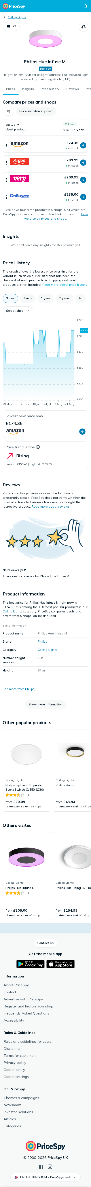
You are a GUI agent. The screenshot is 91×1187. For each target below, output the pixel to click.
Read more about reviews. (51, 506)
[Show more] (6, 145)
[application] (45, 363)
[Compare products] (83, 27)
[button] (11, 26)
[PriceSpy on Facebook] (41, 1166)
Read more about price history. (64, 285)
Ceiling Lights (17, 17)
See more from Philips (18, 689)
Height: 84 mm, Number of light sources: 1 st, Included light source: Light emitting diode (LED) (45, 77)
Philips (42, 642)
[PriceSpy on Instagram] (50, 1166)
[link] (26, 770)
